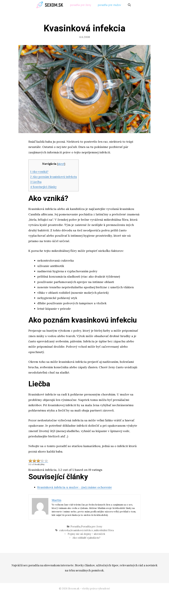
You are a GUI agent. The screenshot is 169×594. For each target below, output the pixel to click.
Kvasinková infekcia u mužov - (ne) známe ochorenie (74, 487)
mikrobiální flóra (104, 530)
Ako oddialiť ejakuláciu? (86, 537)
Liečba (35, 182)
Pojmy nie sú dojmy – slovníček (86, 533)
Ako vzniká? (39, 171)
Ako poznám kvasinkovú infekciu (53, 177)
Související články (43, 187)
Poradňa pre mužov (109, 5)
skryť (61, 163)
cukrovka (64, 530)
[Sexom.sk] (50, 5)
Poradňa (75, 526)
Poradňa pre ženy (80, 5)
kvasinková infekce (82, 530)
